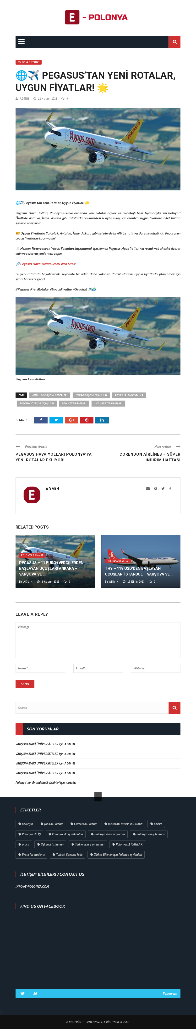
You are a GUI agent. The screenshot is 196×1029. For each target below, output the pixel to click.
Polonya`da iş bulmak (150, 834)
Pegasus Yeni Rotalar (129, 395)
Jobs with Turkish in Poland (125, 824)
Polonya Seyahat (28, 62)
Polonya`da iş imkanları (67, 834)
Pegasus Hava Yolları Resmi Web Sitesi (48, 264)
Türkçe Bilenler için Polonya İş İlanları (118, 854)
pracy (25, 844)
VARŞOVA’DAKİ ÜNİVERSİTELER (37, 744)
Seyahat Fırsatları (74, 403)
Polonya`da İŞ (31, 834)
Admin (24, 99)
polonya (27, 824)
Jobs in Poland (53, 824)
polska (158, 824)
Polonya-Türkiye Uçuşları (37, 403)
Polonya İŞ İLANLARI (129, 844)
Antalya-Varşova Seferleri (49, 395)
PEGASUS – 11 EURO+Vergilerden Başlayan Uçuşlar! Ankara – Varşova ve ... (51, 568)
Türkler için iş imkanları (89, 844)
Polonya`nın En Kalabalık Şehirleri (38, 782)
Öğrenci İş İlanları (52, 844)
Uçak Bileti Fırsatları (108, 403)
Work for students (33, 854)
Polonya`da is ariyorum (109, 834)
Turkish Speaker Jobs (69, 854)
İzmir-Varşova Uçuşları (91, 395)
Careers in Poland (85, 824)
